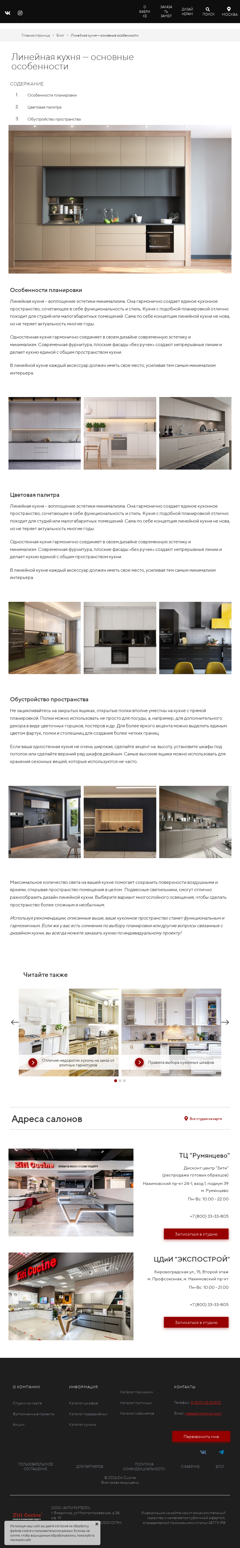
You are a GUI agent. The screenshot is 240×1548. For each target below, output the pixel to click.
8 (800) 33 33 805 (206, 1402)
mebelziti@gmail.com (203, 1413)
